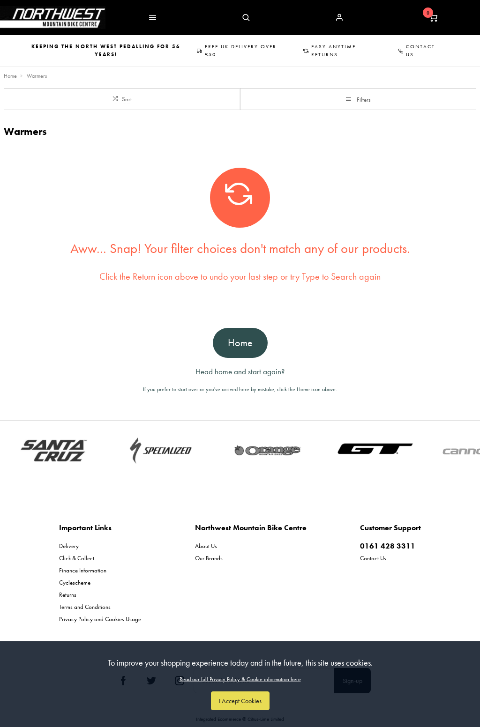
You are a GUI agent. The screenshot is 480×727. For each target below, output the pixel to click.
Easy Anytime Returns (333, 50)
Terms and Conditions (85, 607)
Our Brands (209, 558)
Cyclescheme (74, 582)
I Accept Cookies (240, 701)
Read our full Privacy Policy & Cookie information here (240, 679)
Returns (67, 595)
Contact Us (420, 50)
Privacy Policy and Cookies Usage (100, 619)
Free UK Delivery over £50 (241, 50)
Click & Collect (76, 558)
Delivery (69, 546)
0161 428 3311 (387, 546)
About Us (206, 546)
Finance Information (82, 570)
